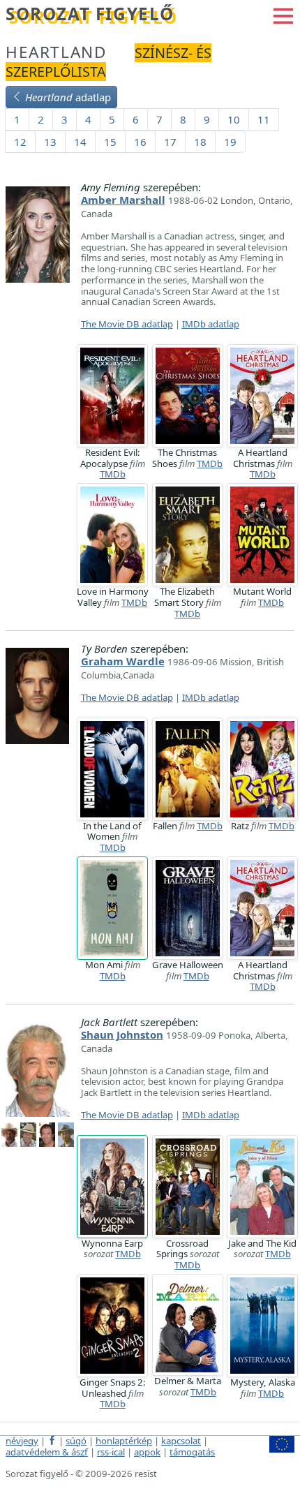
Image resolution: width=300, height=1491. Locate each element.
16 (140, 142)
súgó (76, 1440)
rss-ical (111, 1452)
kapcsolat (181, 1440)
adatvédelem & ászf (47, 1452)
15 (110, 142)
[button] (283, 14)
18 (200, 142)
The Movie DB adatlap (127, 324)
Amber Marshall (123, 200)
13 (50, 142)
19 (230, 142)
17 (170, 142)
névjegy (22, 1440)
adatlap (68, 97)
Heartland (56, 52)
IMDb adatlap (210, 324)
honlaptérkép (124, 1440)
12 (20, 142)
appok (147, 1452)
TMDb (113, 474)
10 (233, 119)
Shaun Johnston (122, 1034)
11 (263, 119)
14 (80, 142)
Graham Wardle (123, 661)
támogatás (192, 1452)
